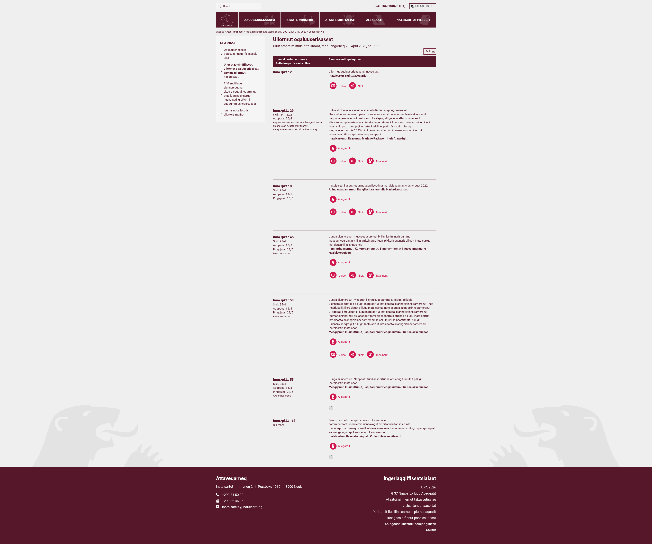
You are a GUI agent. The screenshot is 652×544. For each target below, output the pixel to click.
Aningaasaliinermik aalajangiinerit (410, 524)
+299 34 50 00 (232, 495)
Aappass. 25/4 (282, 118)
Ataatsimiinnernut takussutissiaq (263, 31)
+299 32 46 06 (232, 501)
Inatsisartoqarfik (388, 6)
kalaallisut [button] (423, 6)
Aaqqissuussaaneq (259, 20)
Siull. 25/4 (279, 190)
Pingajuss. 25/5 (283, 198)
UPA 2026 (428, 487)
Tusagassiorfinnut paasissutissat (411, 518)
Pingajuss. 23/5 (283, 249)
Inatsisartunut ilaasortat (418, 506)
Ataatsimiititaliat (340, 20)
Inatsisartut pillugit (413, 20)
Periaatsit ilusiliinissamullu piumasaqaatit (404, 512)
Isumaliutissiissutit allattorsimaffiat (236, 112)
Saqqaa (220, 31)
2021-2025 (289, 31)
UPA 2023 (227, 43)
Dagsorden (314, 31)
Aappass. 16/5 (282, 245)
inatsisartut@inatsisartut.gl (242, 507)
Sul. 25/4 (279, 425)
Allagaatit (375, 20)
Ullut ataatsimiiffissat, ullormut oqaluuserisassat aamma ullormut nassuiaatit (241, 70)
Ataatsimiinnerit (300, 20)
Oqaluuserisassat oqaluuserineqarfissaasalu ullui (240, 54)
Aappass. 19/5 (282, 194)
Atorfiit (431, 530)
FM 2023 (301, 31)
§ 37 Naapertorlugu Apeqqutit (413, 493)
